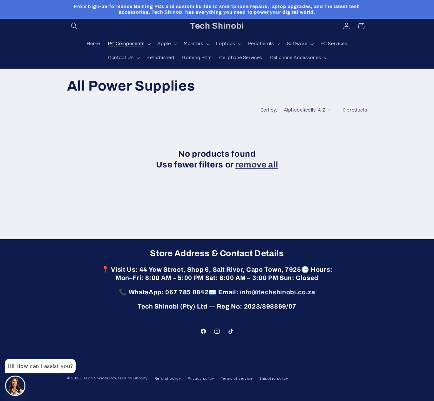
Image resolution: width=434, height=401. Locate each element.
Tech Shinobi (95, 378)
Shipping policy (273, 378)
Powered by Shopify (128, 378)
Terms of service (237, 378)
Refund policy (167, 378)
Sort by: (269, 110)
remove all (256, 164)
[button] (74, 26)
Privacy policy (200, 378)
